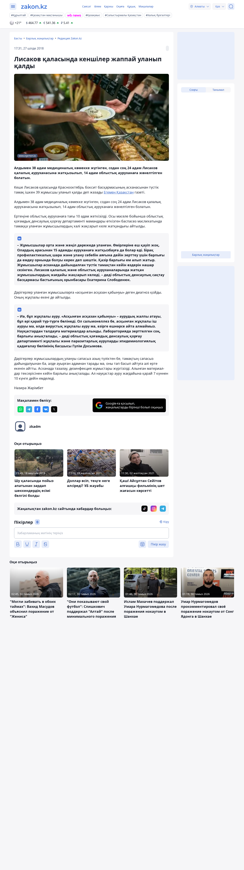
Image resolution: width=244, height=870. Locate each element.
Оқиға (120, 6)
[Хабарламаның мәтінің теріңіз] (91, 533)
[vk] (45, 409)
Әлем (97, 6)
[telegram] (29, 409)
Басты (18, 38)
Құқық (131, 6)
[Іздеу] (231, 6)
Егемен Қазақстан (119, 192)
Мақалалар (146, 6)
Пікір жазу (158, 544)
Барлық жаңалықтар (40, 38)
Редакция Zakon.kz (70, 38)
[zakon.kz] (34, 6)
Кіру (166, 521)
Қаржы (108, 6)
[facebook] (37, 409)
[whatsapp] (20, 409)
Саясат (86, 6)
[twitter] (54, 409)
